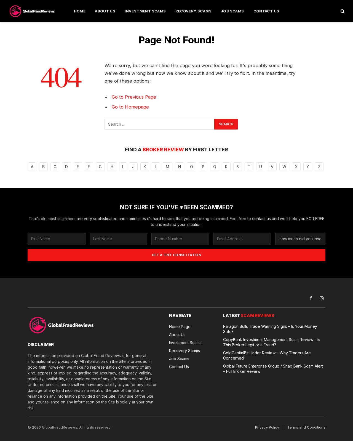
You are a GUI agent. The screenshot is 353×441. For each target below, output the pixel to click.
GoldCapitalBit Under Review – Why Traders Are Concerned (267, 355)
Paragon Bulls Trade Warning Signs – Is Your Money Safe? (270, 329)
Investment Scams (145, 11)
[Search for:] (160, 124)
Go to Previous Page (134, 97)
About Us (105, 11)
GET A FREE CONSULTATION (176, 255)
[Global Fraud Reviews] (32, 11)
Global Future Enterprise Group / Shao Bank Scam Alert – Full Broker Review (273, 369)
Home (80, 11)
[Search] (342, 11)
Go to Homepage (130, 107)
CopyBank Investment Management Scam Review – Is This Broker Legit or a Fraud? (271, 342)
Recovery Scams (193, 11)
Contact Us (266, 11)
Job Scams (232, 11)
